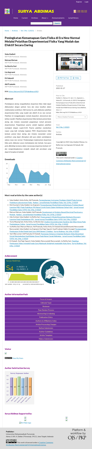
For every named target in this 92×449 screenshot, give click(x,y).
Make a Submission (46, 339)
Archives (34, 18)
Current (25, 18)
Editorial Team (46, 303)
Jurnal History (73, 18)
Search (57, 23)
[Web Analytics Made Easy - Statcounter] (8, 358)
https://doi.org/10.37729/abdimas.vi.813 (23, 91)
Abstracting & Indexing (46, 314)
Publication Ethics (46, 317)
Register (79, 2)
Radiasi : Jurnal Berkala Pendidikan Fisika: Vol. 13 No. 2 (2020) (55, 202)
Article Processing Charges (46, 324)
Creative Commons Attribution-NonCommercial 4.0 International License (71, 161)
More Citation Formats (66, 117)
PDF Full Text (64, 78)
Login (86, 2)
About (44, 18)
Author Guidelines (46, 332)
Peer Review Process (46, 310)
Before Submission (46, 328)
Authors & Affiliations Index (46, 321)
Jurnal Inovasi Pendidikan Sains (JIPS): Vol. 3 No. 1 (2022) (47, 224)
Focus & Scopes (46, 299)
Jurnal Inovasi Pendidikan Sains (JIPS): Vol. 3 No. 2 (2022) (56, 219)
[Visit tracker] (6, 353)
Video (77, 78)
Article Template (46, 335)
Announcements (58, 18)
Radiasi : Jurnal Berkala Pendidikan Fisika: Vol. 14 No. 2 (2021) (38, 215)
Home (16, 18)
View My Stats (17, 358)
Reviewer (46, 306)
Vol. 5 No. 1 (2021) (27, 31)
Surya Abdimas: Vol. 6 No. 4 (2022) (66, 231)
